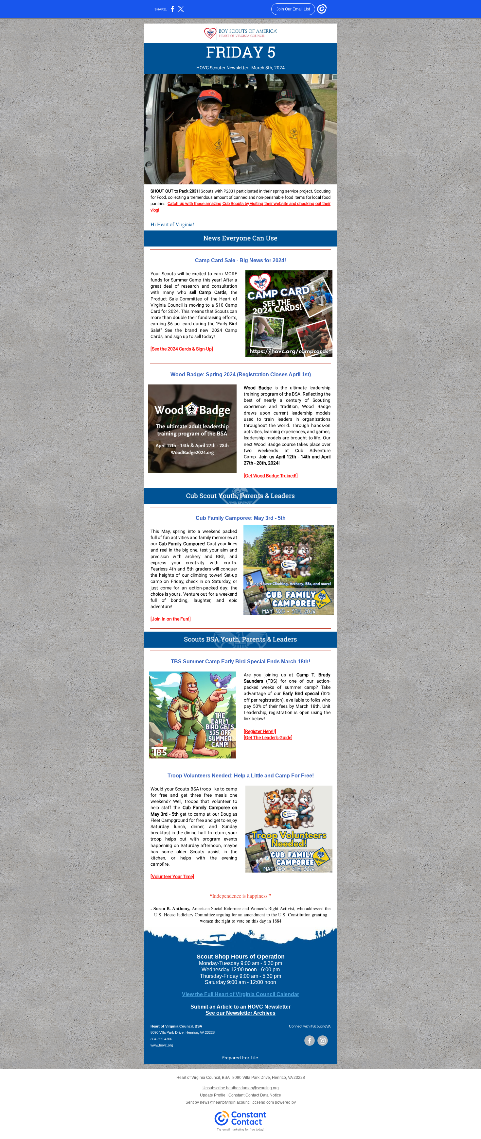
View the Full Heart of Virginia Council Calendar (240, 994)
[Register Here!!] (260, 731)
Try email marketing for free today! (240, 1129)
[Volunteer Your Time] (172, 876)
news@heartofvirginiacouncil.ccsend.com (237, 1102)
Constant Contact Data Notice (254, 1095)
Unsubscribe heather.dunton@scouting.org (241, 1088)
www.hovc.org (162, 1045)
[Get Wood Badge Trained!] (271, 475)
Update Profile (212, 1095)
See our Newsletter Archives (240, 1013)
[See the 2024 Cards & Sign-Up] (182, 348)
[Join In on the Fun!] (171, 618)
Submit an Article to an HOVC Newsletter (240, 1007)
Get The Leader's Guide (268, 737)
